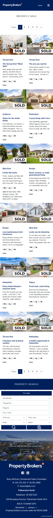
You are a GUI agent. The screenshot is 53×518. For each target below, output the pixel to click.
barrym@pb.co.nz (27, 486)
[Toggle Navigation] (48, 5)
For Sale (26, 393)
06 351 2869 (33, 483)
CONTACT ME (26, 451)
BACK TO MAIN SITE (26, 504)
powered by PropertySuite (46, 516)
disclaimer (19, 507)
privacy (31, 507)
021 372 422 (19, 483)
